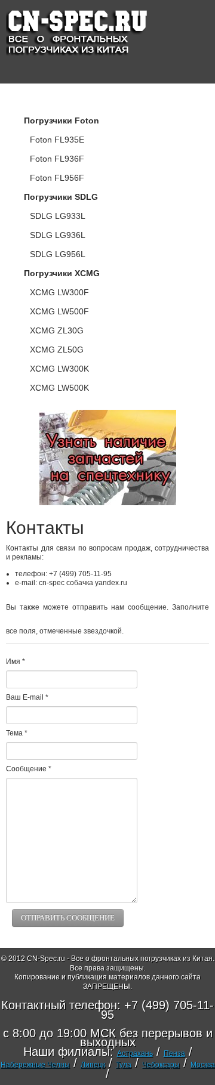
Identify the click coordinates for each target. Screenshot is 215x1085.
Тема (16, 733)
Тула (123, 1065)
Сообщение (28, 769)
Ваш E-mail (27, 697)
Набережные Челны (35, 1065)
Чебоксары (161, 1065)
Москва (203, 1065)
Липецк (93, 1065)
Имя (15, 661)
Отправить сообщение (68, 917)
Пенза (174, 1053)
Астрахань (135, 1053)
